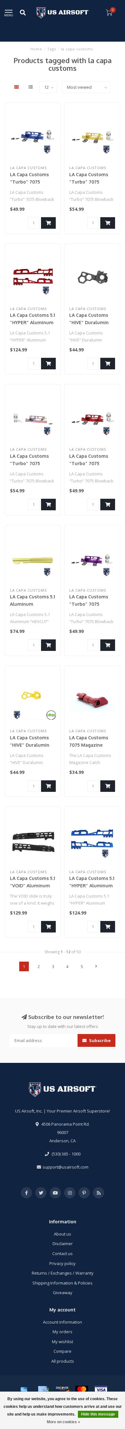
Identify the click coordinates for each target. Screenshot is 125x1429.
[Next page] (96, 966)
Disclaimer (63, 1243)
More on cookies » (63, 1422)
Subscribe (99, 1040)
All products (62, 1361)
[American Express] (24, 1390)
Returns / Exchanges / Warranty (63, 1273)
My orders (62, 1332)
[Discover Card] (62, 1390)
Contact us (62, 1253)
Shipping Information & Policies (62, 1283)
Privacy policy (62, 1263)
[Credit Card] (43, 1390)
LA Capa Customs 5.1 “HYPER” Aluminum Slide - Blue (91, 885)
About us (62, 1234)
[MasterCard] (82, 1390)
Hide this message (98, 1414)
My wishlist (62, 1341)
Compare (62, 1351)
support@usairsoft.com (65, 1167)
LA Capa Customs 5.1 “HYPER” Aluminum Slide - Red (32, 322)
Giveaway (62, 1292)
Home (36, 48)
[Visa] (101, 1390)
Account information (62, 1322)
